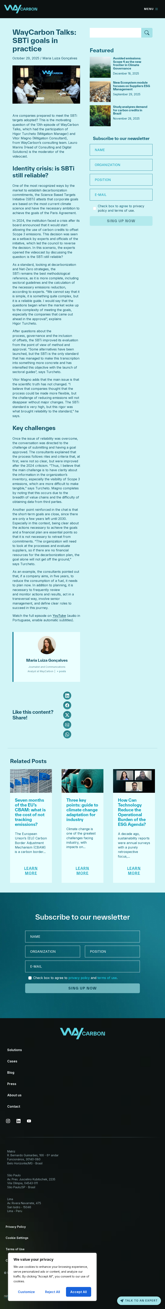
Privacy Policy (16, 1226)
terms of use (124, 210)
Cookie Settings (17, 1238)
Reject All (52, 1292)
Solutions (14, 1050)
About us (14, 1095)
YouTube (59, 616)
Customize (26, 1292)
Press (11, 1084)
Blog (10, 1072)
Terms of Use (15, 1249)
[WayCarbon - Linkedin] (18, 1121)
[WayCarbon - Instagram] (8, 1121)
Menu (149, 9)
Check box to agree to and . (121, 208)
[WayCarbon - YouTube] (29, 1121)
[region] (52, 1277)
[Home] (20, 9)
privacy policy (79, 978)
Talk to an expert (141, 1300)
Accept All (78, 1292)
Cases (12, 1061)
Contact (13, 1106)
